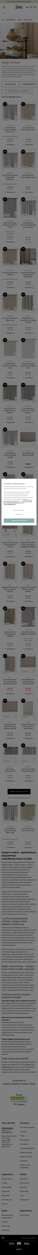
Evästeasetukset (19, 510)
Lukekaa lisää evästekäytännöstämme (17, 502)
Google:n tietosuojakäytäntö (14, 503)
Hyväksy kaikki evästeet (19, 520)
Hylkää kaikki (19, 514)
